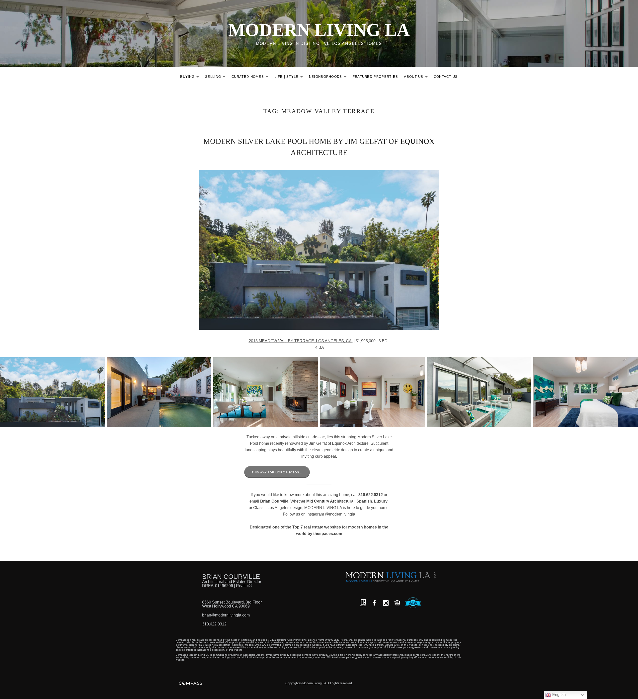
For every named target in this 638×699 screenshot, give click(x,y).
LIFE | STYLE (290, 78)
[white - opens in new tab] (385, 603)
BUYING (191, 78)
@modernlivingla (340, 514)
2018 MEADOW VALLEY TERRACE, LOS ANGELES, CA (301, 341)
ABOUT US (417, 78)
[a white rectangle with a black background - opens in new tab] (374, 603)
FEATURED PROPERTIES (375, 77)
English (558, 695)
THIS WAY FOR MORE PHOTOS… (277, 472)
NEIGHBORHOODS (329, 78)
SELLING (216, 78)
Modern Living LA (319, 30)
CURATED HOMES (251, 78)
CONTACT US (446, 77)
